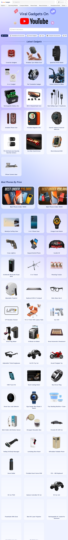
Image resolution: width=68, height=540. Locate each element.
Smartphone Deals (55, 5)
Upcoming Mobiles (13, 5)
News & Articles (43, 5)
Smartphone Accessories (18, 35)
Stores (63, 5)
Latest (5, 35)
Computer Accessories (54, 35)
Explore (3, 5)
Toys (42, 35)
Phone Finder (34, 5)
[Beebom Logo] (5, 2)
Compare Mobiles (24, 5)
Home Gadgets (33, 35)
